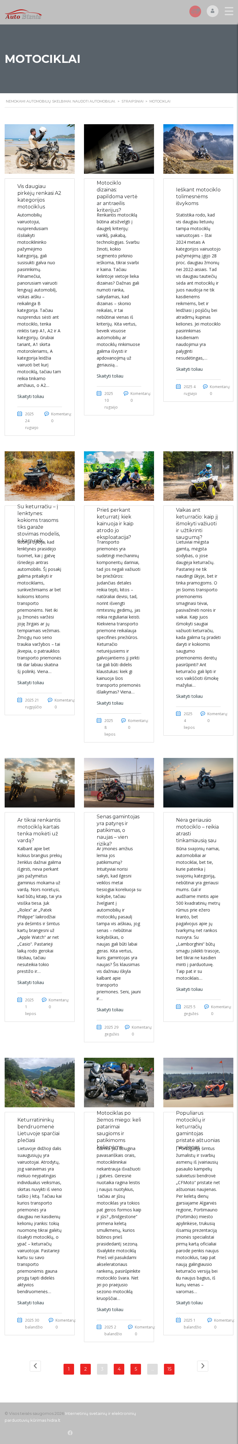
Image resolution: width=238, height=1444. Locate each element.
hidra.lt (53, 1420)
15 (169, 1369)
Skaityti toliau (30, 396)
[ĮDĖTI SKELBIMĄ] (195, 11)
